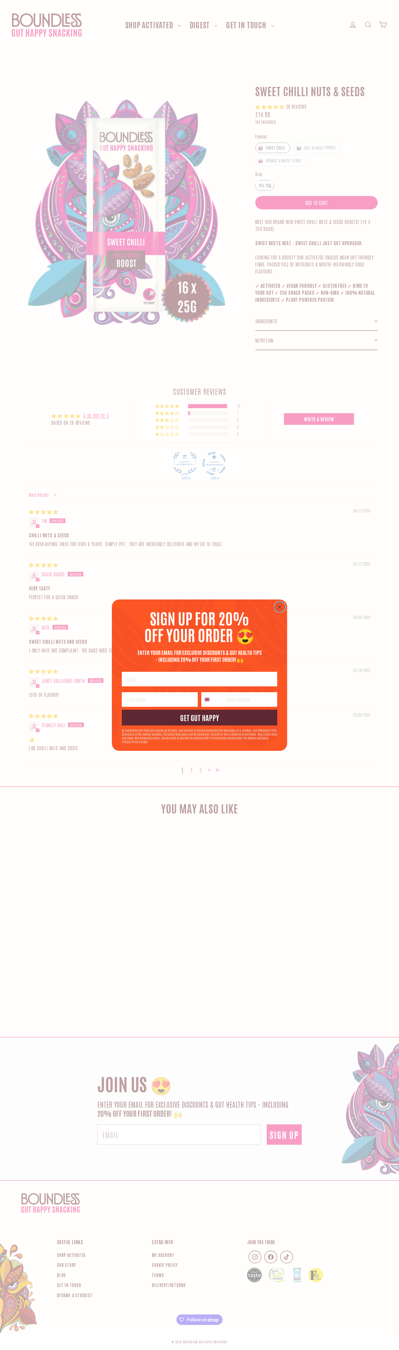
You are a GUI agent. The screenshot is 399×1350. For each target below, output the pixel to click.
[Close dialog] (280, 607)
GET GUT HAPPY (199, 717)
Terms (144, 742)
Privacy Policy (130, 742)
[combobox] (212, 699)
